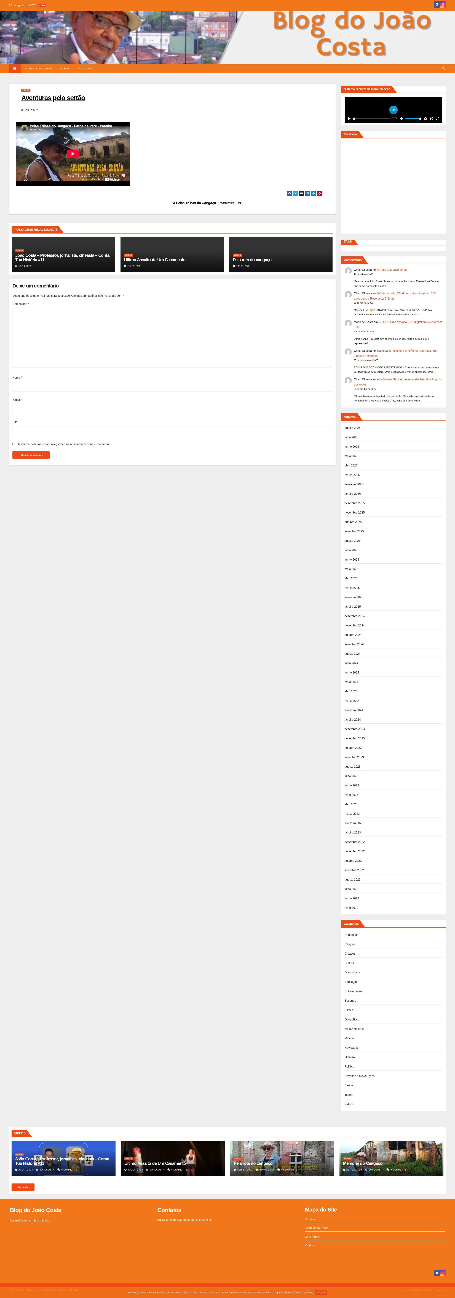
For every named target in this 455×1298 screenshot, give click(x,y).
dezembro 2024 (355, 616)
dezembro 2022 (355, 841)
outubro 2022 (353, 860)
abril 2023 (351, 804)
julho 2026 (351, 437)
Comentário (20, 303)
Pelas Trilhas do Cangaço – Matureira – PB (208, 203)
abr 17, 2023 (245, 1170)
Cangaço (350, 944)
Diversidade (352, 972)
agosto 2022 (353, 879)
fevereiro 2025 (354, 597)
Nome (17, 377)
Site (14, 421)
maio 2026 (351, 456)
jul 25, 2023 (135, 1170)
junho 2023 (352, 785)
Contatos (84, 68)
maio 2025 (351, 569)
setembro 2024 (354, 644)
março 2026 (352, 474)
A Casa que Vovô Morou (392, 269)
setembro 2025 (354, 531)
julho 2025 (351, 550)
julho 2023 (351, 776)
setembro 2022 (354, 870)
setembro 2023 (354, 757)
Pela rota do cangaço (252, 259)
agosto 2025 (353, 540)
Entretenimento (354, 991)
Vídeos (65, 68)
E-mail (17, 399)
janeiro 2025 (353, 606)
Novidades (352, 1047)
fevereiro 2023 (354, 823)
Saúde (349, 1085)
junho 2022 (352, 898)
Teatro (349, 1094)
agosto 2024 (353, 653)
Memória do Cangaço (362, 1163)
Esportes (350, 1000)
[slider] (371, 118)
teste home (312, 1236)
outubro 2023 (353, 747)
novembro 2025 (355, 512)
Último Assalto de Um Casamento (155, 259)
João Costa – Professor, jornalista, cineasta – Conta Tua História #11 (62, 257)
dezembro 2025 (355, 503)
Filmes (349, 1010)
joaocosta (46, 1170)
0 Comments (69, 1170)
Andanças (351, 934)
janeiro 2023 (353, 832)
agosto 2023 (353, 766)
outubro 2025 (353, 521)
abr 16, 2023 (354, 1170)
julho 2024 (351, 663)
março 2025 (352, 587)
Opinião (350, 1057)
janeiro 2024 (353, 719)
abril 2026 (351, 465)
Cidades (350, 953)
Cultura (349, 963)
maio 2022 (351, 907)
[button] (443, 68)
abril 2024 (351, 691)
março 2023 (352, 813)
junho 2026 (352, 446)
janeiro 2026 (353, 493)
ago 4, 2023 (25, 1170)
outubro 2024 (353, 634)
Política (349, 1066)
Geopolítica (352, 1019)
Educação (351, 981)
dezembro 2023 (355, 729)
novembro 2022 (355, 851)
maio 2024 (351, 681)
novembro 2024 (355, 625)
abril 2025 (351, 578)
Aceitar (321, 1292)
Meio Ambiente (354, 1028)
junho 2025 (352, 559)
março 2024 (352, 700)
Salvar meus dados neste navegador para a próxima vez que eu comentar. (63, 444)
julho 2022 (351, 888)
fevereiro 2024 (354, 710)
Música (349, 1038)
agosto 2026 (353, 427)
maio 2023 (351, 794)
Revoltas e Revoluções (360, 1075)
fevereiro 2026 (354, 484)
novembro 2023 (355, 738)
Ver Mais (23, 1187)
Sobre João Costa (38, 68)
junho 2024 (352, 672)
